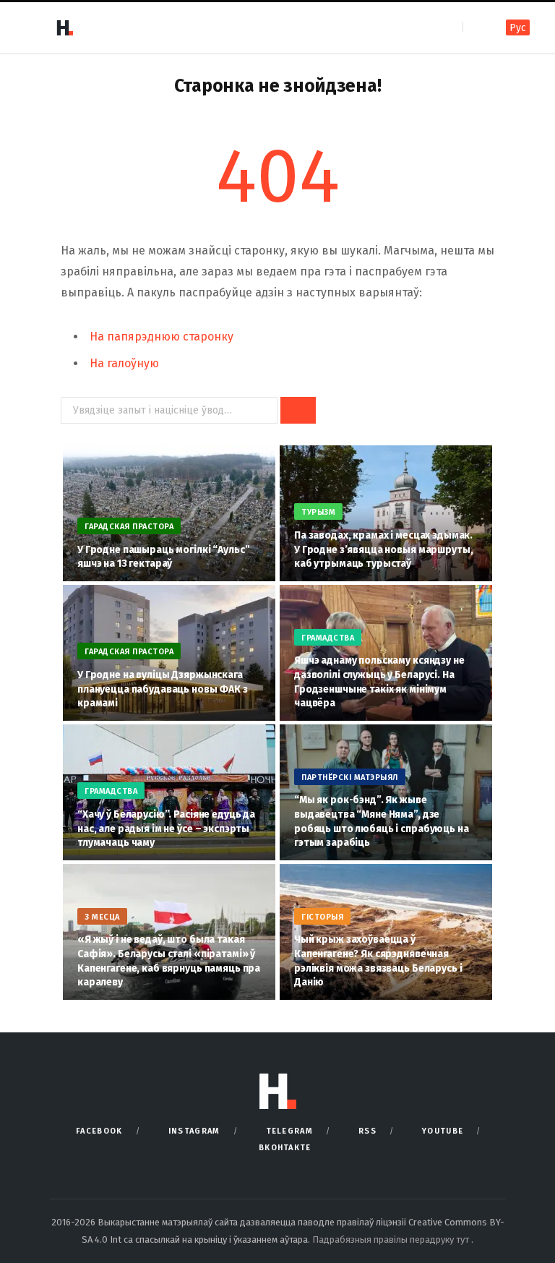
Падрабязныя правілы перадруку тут (391, 1239)
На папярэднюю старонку (161, 336)
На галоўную (124, 363)
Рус (517, 28)
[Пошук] (475, 27)
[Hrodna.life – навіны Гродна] (64, 27)
